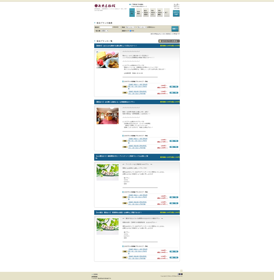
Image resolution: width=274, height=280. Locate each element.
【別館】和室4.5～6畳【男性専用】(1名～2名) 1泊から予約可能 (137, 86)
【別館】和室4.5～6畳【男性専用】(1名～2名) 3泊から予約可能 (137, 251)
